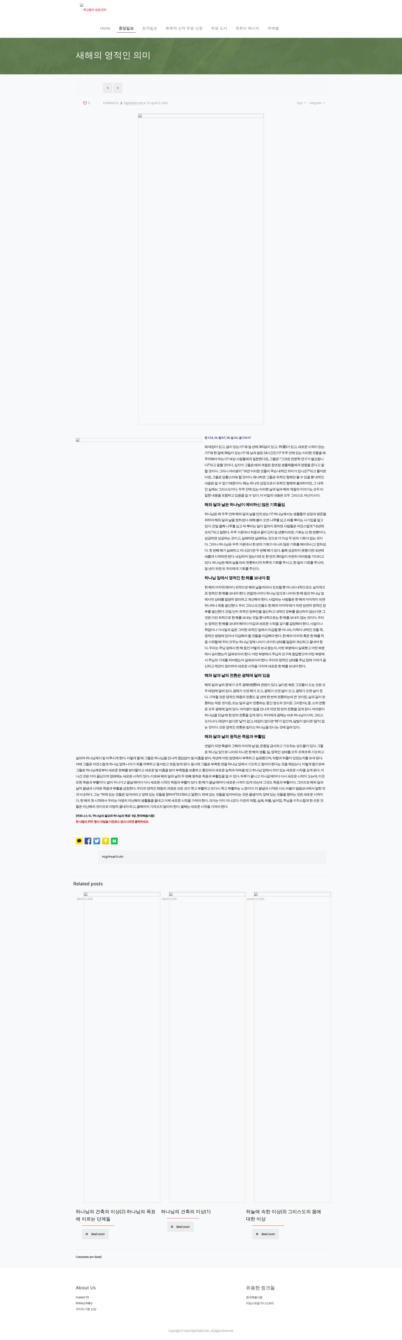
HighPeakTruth (133, 103)
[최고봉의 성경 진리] (93, 9)
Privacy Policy (84, 1303)
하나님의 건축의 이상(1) (186, 1211)
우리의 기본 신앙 (86, 1309)
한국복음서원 (254, 1297)
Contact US (82, 1297)
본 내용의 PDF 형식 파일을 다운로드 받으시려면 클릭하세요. (112, 821)
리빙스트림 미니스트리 (260, 1303)
